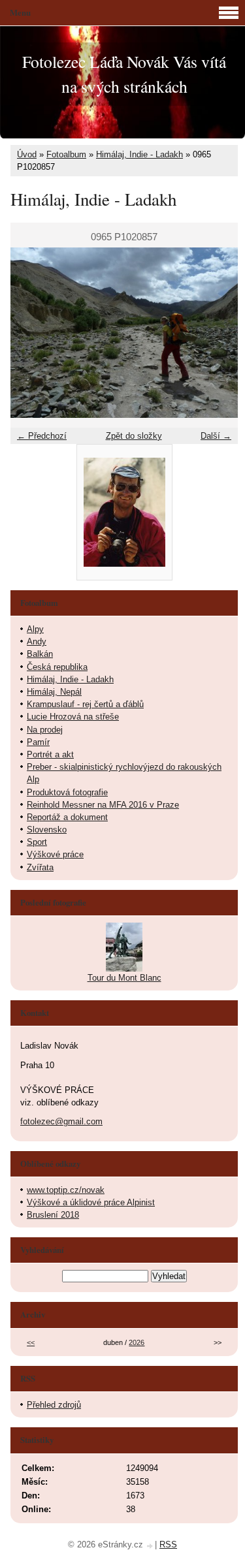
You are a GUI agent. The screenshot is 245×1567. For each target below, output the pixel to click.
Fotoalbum (66, 154)
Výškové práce (55, 854)
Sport (37, 842)
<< (31, 1342)
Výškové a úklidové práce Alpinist (91, 1202)
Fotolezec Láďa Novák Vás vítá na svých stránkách (124, 73)
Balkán (40, 654)
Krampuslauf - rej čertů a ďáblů (85, 704)
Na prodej (45, 730)
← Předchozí (42, 436)
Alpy (35, 629)
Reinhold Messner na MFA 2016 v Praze (103, 805)
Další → (216, 436)
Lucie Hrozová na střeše (73, 716)
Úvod (27, 154)
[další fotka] (216, 332)
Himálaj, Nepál (54, 692)
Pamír (38, 742)
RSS (168, 1544)
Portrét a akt (50, 754)
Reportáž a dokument (67, 817)
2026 (136, 1342)
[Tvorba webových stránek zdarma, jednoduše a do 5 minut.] (150, 1546)
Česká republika (57, 667)
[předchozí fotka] (31, 332)
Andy (36, 641)
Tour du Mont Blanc (124, 978)
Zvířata (40, 867)
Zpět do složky (134, 436)
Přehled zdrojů (54, 1405)
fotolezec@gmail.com (61, 1121)
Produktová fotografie (67, 792)
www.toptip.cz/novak (66, 1190)
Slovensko (47, 829)
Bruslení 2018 (53, 1215)
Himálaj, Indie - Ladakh (139, 154)
